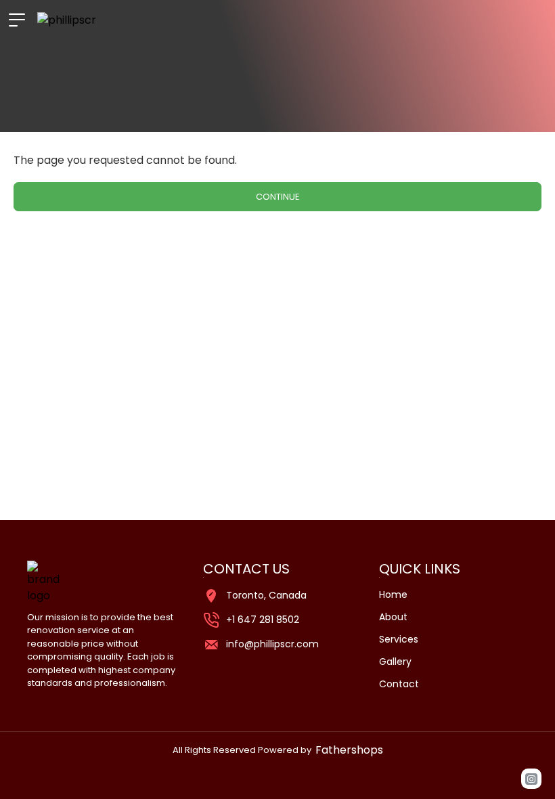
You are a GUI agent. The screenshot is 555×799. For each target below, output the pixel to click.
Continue (278, 196)
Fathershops (349, 750)
